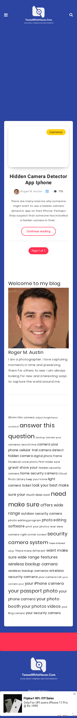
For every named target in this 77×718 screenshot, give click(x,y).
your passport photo (33, 591)
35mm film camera (21, 417)
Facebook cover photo (23, 462)
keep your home (36, 479)
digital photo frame (48, 456)
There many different (30, 550)
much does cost (38, 495)
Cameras (56, 132)
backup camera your (48, 437)
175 (60, 191)
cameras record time (22, 444)
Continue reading (38, 231)
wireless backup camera (33, 564)
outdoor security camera (41, 513)
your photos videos (41, 606)
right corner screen (33, 534)
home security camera (38, 473)
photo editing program (24, 520)
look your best (44, 485)
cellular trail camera (35, 450)
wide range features (38, 557)
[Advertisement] (38, 70)
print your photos (37, 526)
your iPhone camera (44, 583)
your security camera (43, 613)
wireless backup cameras (28, 570)
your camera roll (50, 577)
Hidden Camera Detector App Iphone (38, 179)
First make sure (49, 462)
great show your (23, 467)
